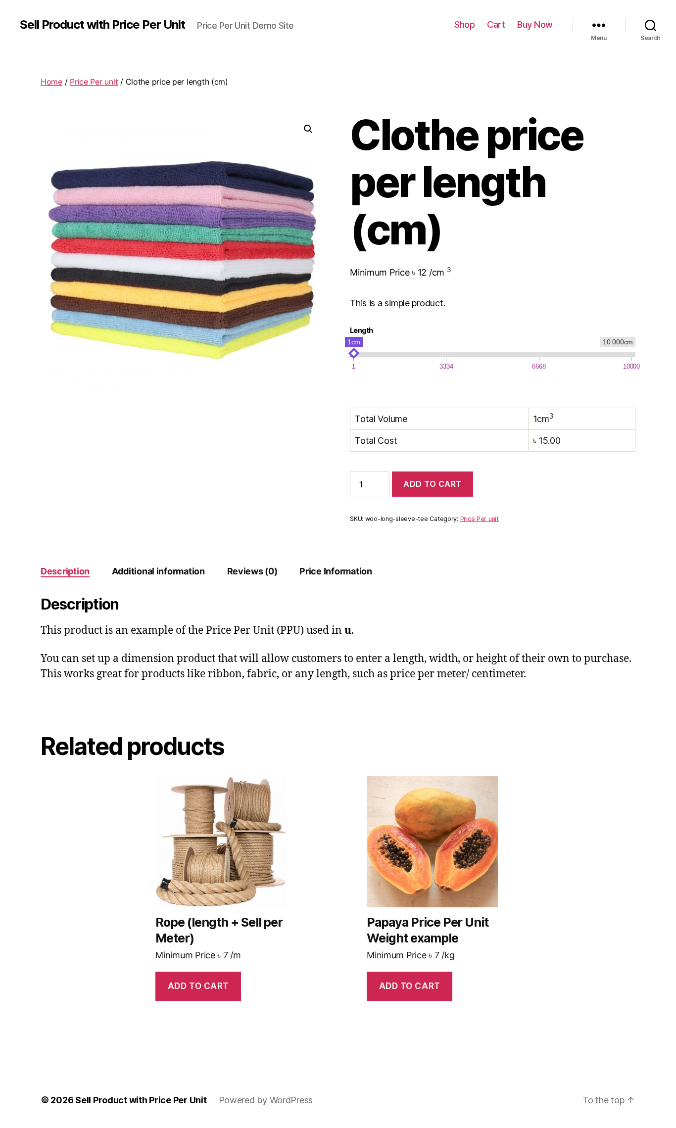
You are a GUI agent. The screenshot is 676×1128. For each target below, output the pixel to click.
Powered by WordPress (266, 1100)
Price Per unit (94, 82)
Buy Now (535, 24)
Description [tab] (65, 571)
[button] (308, 129)
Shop (464, 24)
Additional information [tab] (158, 571)
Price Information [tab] (335, 571)
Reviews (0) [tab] (252, 571)
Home (51, 82)
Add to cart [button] (198, 986)
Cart (496, 24)
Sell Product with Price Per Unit (102, 25)
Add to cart (432, 484)
